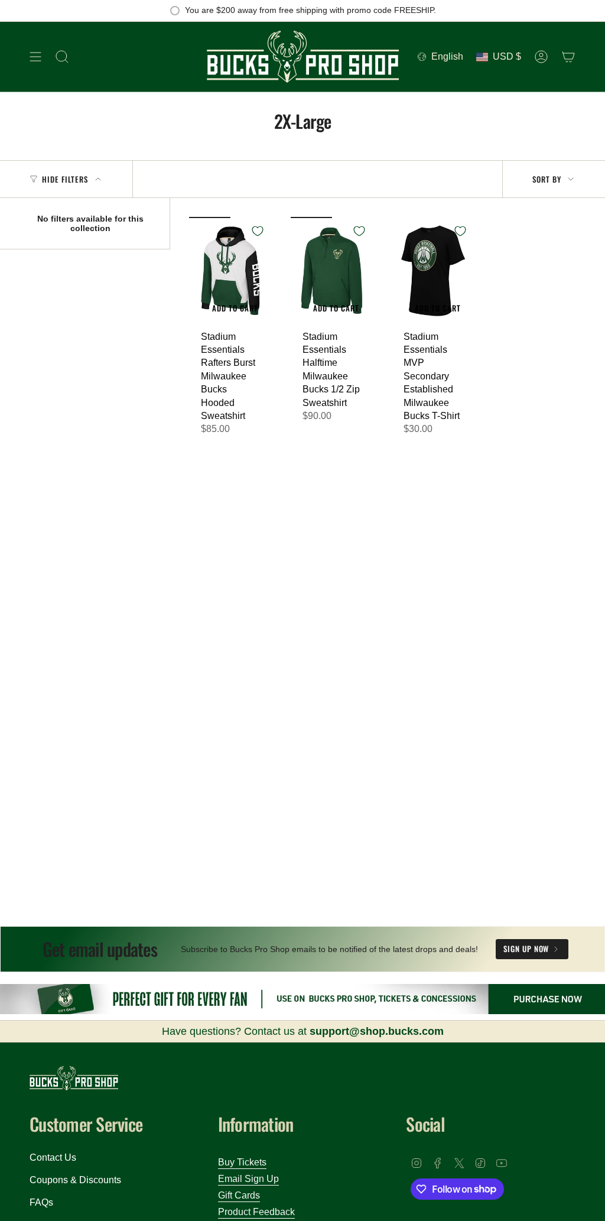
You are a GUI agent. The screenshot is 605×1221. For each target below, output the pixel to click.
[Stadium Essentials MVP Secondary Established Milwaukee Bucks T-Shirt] (433, 270)
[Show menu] (35, 57)
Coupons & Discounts (75, 1180)
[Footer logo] (74, 1078)
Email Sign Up (248, 1179)
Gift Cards (239, 1195)
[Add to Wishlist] (257, 231)
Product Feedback (256, 1212)
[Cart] (568, 57)
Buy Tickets (242, 1162)
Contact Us (53, 1157)
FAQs (41, 1202)
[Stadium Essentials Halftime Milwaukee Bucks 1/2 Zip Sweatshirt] (332, 270)
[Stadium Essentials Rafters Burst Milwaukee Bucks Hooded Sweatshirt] (230, 270)
